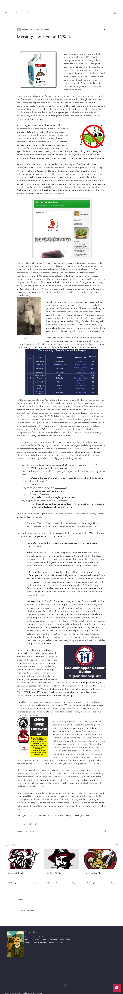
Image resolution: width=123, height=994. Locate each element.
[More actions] (104, 29)
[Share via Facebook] (18, 824)
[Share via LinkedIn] (30, 824)
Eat (17, 13)
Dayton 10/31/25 (54, 873)
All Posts (8, 13)
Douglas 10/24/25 (93, 873)
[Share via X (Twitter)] (24, 824)
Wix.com (39, 993)
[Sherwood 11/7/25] (22, 859)
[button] (115, 13)
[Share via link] (36, 824)
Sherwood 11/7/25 (15, 873)
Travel (25, 13)
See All (115, 845)
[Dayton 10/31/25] (61, 859)
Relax (35, 13)
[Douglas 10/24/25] (100, 859)
